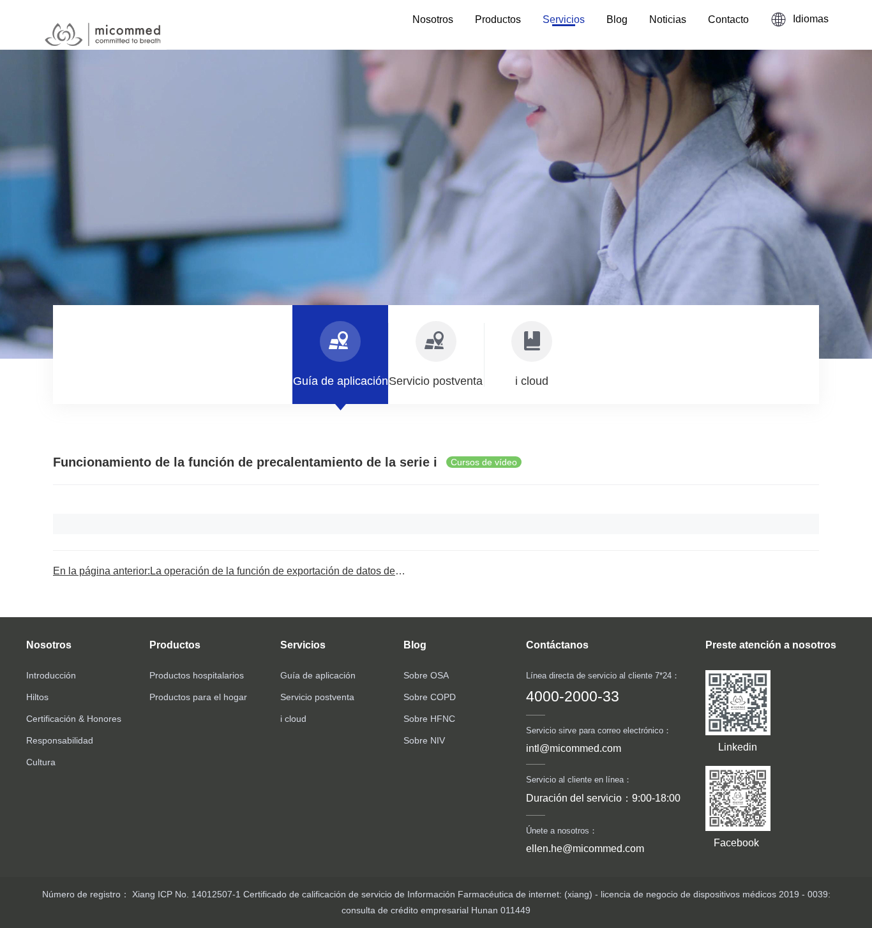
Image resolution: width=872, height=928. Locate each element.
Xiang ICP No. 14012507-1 (185, 894)
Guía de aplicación (318, 675)
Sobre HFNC (429, 719)
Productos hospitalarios (196, 675)
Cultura (41, 762)
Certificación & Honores (73, 719)
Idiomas (811, 18)
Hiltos (37, 697)
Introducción (51, 675)
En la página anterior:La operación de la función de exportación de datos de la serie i (244, 570)
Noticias (667, 19)
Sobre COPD (429, 697)
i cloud (293, 719)
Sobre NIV (424, 740)
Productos (498, 19)
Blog (617, 19)
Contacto (728, 19)
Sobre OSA (426, 675)
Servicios (564, 19)
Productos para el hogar (198, 697)
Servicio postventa (317, 697)
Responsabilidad (59, 740)
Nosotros (432, 19)
